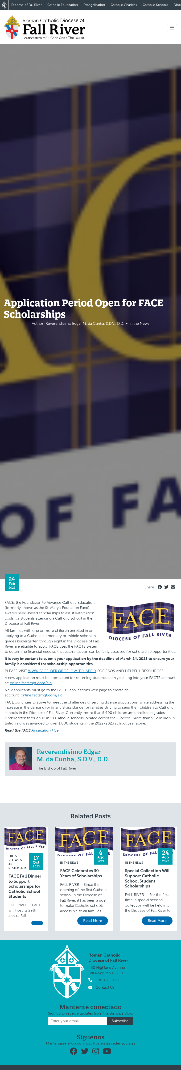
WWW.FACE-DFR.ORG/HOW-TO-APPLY (62, 671)
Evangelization (94, 5)
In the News (69, 862)
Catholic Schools (155, 5)
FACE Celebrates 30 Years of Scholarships (81, 873)
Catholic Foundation (62, 5)
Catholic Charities (124, 5)
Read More (92, 920)
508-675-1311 (107, 980)
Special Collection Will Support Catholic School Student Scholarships (147, 878)
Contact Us (105, 987)
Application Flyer (46, 730)
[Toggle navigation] (172, 27)
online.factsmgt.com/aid (31, 683)
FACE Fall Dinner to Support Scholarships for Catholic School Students (24, 886)
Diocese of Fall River (26, 5)
